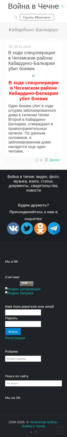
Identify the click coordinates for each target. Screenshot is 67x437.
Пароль (11, 318)
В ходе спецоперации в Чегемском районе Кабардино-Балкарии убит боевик (31, 60)
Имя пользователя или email (29, 307)
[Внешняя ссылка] (13, 233)
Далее (55, 160)
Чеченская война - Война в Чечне (40, 424)
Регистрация (15, 338)
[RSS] (31, 432)
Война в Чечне (33, 6)
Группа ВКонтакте (37, 17)
